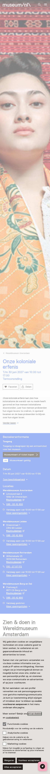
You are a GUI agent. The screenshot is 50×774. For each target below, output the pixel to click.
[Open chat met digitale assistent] (42, 766)
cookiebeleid (12, 717)
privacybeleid (35, 713)
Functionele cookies (18, 724)
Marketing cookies (17, 744)
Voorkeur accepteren (29, 760)
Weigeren (9, 760)
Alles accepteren (12, 767)
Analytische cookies (18, 733)
